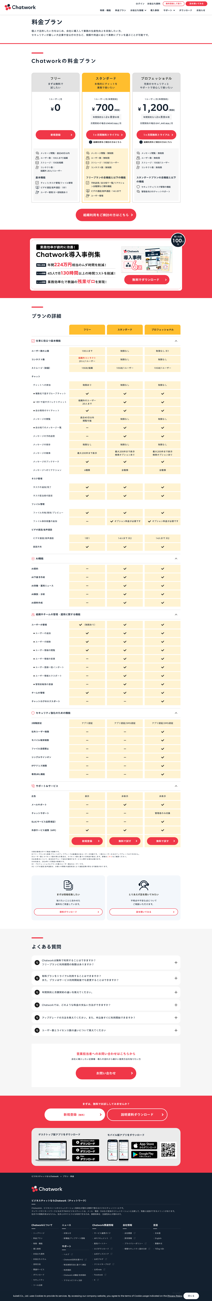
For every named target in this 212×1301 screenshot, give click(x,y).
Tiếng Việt (159, 1249)
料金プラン (120, 10)
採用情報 (128, 1238)
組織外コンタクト (87, 358)
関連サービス (38, 1269)
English (158, 1238)
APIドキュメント (101, 1238)
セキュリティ (38, 1280)
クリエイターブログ (102, 1264)
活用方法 (37, 1264)
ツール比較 (37, 1285)
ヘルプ (66, 1254)
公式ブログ (98, 1259)
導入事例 (154, 10)
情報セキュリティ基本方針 (135, 1249)
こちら (109, 856)
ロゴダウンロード (101, 1249)
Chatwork (20, 7)
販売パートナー (100, 1243)
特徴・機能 (105, 10)
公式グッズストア (101, 1254)
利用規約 (67, 1270)
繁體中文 (158, 1243)
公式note (98, 1269)
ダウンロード (185, 10)
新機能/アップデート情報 (74, 1238)
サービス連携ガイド (102, 1233)
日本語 (157, 1233)
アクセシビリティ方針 (73, 1280)
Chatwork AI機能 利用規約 (75, 1275)
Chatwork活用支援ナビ (73, 1259)
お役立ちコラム (39, 1259)
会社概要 (128, 1233)
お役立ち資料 (153, 4)
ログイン (140, 4)
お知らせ (200, 10)
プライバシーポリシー (133, 1243)
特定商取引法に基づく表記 (75, 1265)
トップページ (38, 1233)
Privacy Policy (174, 1296)
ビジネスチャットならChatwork (45, 1176)
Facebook (98, 1275)
